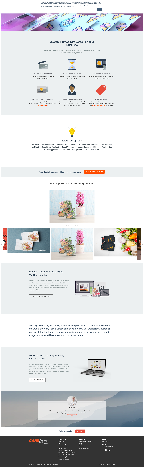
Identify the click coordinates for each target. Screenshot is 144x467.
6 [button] (75, 225)
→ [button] (142, 244)
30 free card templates (98, 105)
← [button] (2, 244)
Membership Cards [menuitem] (64, 444)
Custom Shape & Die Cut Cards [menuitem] (67, 452)
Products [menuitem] (62, 439)
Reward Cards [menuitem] (62, 446)
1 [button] (64, 225)
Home (107, 29)
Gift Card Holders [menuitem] (63, 459)
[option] (72, 207)
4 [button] (71, 225)
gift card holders (42, 105)
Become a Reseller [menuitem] (84, 448)
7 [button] (77, 225)
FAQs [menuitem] (80, 444)
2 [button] (66, 225)
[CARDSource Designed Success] (38, 443)
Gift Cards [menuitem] (61, 441)
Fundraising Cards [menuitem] (63, 457)
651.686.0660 (106, 441)
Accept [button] (99, 9)
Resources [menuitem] (83, 439)
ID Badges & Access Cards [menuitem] (66, 455)
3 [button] (68, 225)
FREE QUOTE (80, 431)
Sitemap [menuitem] (101, 464)
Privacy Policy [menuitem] (110, 464)
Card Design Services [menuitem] (85, 441)
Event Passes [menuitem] (62, 448)
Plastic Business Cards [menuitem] (65, 450)
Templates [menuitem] (82, 446)
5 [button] (73, 225)
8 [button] (80, 225)
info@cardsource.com (107, 446)
